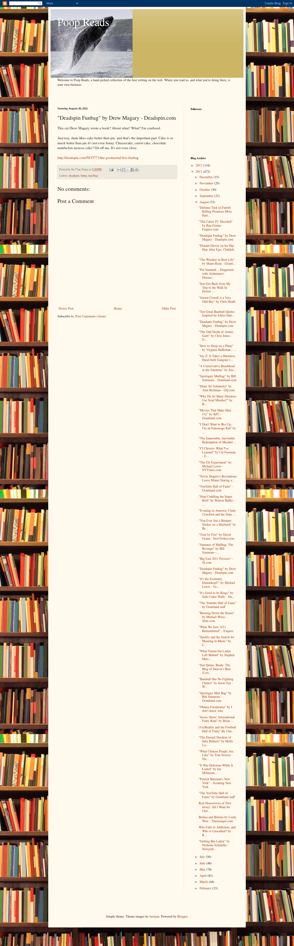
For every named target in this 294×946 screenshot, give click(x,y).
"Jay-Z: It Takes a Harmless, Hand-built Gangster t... (217, 358)
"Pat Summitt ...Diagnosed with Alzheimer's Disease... (216, 273)
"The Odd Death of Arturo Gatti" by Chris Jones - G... (216, 336)
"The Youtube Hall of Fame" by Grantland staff (217, 605)
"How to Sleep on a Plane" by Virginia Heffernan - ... (217, 348)
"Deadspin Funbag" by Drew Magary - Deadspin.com (217, 237)
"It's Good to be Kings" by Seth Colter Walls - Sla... (217, 595)
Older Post (169, 308)
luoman (154, 916)
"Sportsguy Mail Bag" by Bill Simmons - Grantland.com (215, 697)
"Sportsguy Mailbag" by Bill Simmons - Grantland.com (218, 378)
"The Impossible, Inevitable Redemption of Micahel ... (217, 440)
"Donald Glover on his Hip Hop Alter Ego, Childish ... (216, 249)
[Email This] (119, 169)
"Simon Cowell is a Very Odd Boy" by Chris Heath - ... (217, 301)
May (203, 869)
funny (84, 176)
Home (118, 308)
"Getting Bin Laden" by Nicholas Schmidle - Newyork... (214, 845)
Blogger (182, 916)
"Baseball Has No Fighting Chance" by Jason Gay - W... (216, 683)
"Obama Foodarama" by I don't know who (215, 709)
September (207, 196)
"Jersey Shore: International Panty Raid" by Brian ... (217, 719)
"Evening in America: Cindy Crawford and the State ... (217, 512)
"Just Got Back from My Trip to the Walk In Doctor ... (215, 287)
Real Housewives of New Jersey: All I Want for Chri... (215, 807)
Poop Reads (83, 21)
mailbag (93, 176)
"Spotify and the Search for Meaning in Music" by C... (216, 641)
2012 (199, 165)
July (203, 856)
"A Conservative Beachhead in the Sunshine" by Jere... (217, 368)
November (207, 183)
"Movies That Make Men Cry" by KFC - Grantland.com (215, 414)
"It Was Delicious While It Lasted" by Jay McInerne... (216, 769)
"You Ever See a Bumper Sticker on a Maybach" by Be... (217, 524)
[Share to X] (128, 169)
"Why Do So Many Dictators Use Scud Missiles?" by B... (217, 400)
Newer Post (66, 308)
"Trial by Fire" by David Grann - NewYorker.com (216, 536)
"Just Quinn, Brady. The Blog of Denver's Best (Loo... (215, 669)
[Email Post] (111, 169)
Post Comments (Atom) (90, 316)
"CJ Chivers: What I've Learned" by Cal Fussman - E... (217, 452)
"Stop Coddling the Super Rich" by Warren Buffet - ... (217, 500)
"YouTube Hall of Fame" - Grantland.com (216, 488)
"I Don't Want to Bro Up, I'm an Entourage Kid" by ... (217, 428)
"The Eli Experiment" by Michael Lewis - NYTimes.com (215, 466)
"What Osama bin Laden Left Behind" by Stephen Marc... (217, 655)
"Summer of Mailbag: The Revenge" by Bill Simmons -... (216, 548)
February (206, 888)
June (203, 863)
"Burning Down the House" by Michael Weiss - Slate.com (217, 617)
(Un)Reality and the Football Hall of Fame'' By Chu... (217, 729)
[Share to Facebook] (132, 169)
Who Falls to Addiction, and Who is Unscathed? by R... (217, 831)
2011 (199, 171)
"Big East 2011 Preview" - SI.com (216, 560)
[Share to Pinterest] (136, 169)
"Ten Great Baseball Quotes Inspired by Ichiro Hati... (217, 313)
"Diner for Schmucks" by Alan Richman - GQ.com (217, 388)
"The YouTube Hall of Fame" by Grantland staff (217, 795)
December (207, 177)
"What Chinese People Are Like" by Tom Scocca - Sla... (216, 755)
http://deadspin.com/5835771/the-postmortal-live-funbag (98, 157)
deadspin (74, 176)
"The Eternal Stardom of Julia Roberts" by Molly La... (216, 741)
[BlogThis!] (123, 169)
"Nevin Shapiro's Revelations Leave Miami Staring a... (218, 478)
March (204, 881)
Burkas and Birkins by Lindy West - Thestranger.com (217, 819)
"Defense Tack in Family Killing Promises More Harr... (215, 211)
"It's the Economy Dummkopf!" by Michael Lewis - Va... (217, 583)
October (205, 189)
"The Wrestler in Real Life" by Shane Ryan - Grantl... (217, 261)
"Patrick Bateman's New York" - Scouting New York (215, 783)
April (203, 875)
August (205, 202)
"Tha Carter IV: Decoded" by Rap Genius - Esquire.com (216, 225)
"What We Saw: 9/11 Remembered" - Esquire (216, 629)
